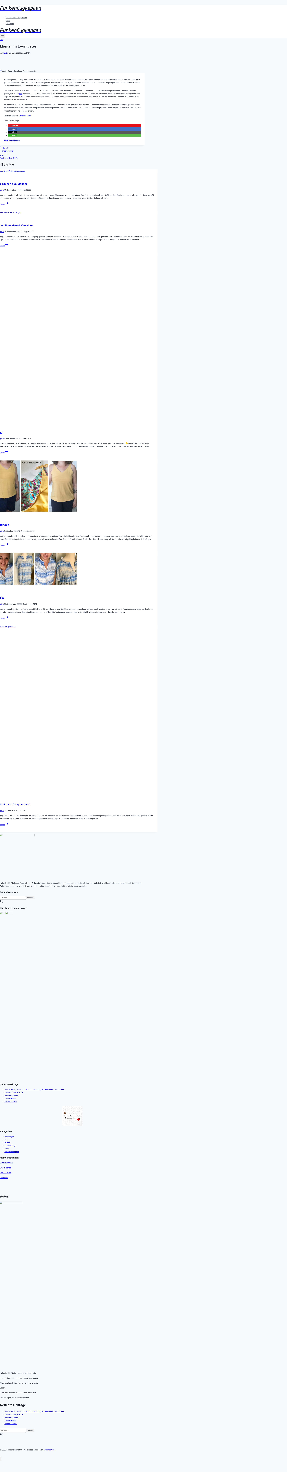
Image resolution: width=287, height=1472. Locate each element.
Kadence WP (48, 1450)
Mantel (10, 140)
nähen (17, 140)
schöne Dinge (10, 1145)
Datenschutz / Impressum (16, 18)
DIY (1, 40)
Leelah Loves (5, 1173)
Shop (8, 21)
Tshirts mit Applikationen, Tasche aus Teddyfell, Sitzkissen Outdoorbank (34, 1089)
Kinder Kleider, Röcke (13, 1092)
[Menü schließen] (0, 1459)
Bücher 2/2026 (10, 1102)
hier (20, 94)
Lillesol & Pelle (25, 116)
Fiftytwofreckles (6, 1163)
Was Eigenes (5, 1168)
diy (5, 140)
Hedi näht (4, 1178)
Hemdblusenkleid (7, 149)
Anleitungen (9, 1136)
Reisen (7, 1142)
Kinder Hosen (10, 1099)
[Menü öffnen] (2, 35)
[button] (13, 126)
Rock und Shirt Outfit (9, 156)
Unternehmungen (11, 1152)
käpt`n (5, 53)
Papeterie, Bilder (11, 1096)
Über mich (10, 24)
